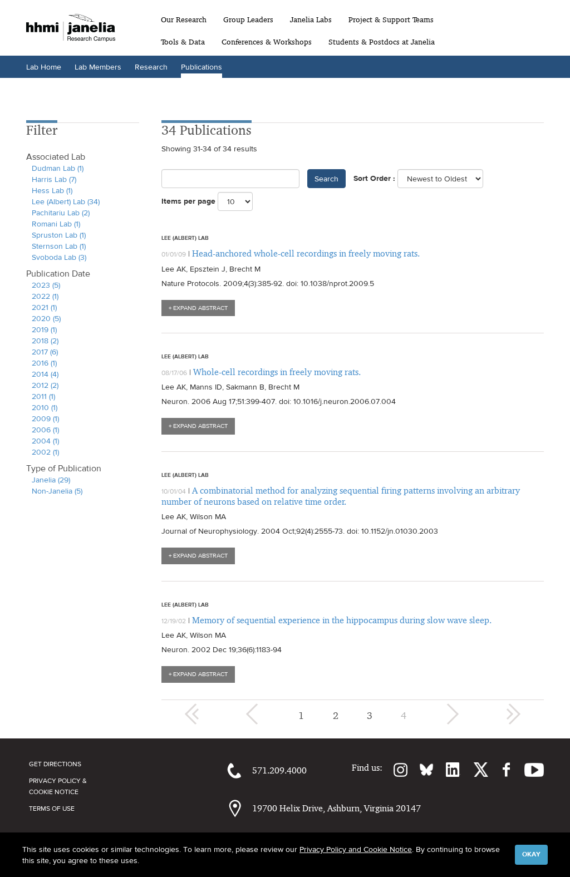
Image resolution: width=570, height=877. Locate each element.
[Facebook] (500, 769)
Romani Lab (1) (56, 223)
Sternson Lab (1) (59, 246)
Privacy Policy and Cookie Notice (355, 849)
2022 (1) (45, 296)
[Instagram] (395, 769)
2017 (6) (45, 351)
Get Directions (55, 764)
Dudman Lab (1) (57, 168)
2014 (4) (45, 373)
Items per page (188, 201)
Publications (201, 66)
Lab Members (98, 66)
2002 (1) (45, 451)
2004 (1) (45, 440)
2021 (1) (44, 307)
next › (451, 714)
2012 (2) (45, 385)
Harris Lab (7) (54, 179)
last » (513, 714)
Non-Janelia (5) (57, 490)
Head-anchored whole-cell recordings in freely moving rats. (306, 253)
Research (151, 66)
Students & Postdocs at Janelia (381, 41)
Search (326, 178)
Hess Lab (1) (52, 190)
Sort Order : (374, 178)
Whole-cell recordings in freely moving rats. (277, 372)
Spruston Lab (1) (59, 234)
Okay (531, 854)
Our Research (184, 19)
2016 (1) (44, 362)
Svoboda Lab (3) (59, 257)
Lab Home (43, 66)
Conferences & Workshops (267, 41)
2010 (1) (44, 407)
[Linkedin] (447, 769)
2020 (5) (46, 318)
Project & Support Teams (391, 19)
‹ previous (253, 714)
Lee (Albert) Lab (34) (66, 201)
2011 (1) (43, 396)
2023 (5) (46, 284)
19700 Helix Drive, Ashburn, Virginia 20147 (336, 808)
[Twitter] (474, 769)
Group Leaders (248, 19)
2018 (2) (45, 340)
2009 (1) (45, 418)
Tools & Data (183, 41)
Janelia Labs (311, 19)
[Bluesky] (421, 769)
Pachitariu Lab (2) (61, 212)
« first (192, 714)
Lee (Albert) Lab (185, 237)
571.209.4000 (279, 770)
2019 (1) (44, 329)
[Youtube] (528, 769)
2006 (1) (45, 429)
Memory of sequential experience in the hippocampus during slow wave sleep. (342, 620)
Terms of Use (52, 808)
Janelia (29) (51, 479)
